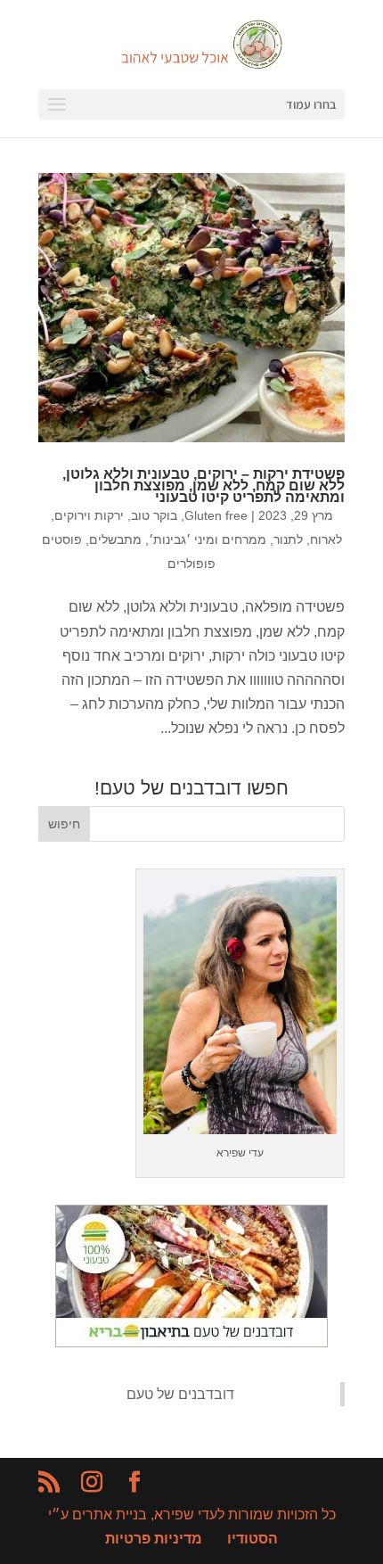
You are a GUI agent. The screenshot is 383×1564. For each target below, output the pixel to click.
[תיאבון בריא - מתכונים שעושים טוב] (191, 1342)
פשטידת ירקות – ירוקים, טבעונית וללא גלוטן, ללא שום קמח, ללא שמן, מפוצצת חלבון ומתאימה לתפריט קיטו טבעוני (203, 485)
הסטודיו (252, 1538)
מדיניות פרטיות (153, 1538)
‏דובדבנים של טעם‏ (180, 1394)
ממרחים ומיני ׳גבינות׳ (207, 539)
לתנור (288, 539)
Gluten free (216, 515)
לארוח (326, 539)
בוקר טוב (154, 515)
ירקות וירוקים (89, 515)
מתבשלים (115, 539)
